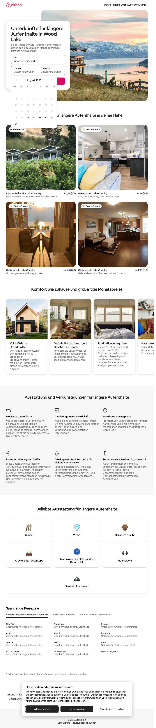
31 (16, 123)
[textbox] (25, 72)
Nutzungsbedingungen (84, 722)
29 (46, 117)
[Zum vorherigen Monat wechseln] (16, 80)
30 (52, 117)
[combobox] (38, 61)
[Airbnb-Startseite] (14, 5)
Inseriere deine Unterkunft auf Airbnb (125, 4)
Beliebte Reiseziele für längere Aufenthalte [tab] (27, 614)
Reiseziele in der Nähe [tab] (63, 614)
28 (40, 117)
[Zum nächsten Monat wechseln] (51, 80)
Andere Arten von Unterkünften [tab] (95, 614)
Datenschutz (64, 722)
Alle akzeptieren (42, 709)
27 (34, 117)
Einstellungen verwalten (112, 709)
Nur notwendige (77, 709)
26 (28, 117)
